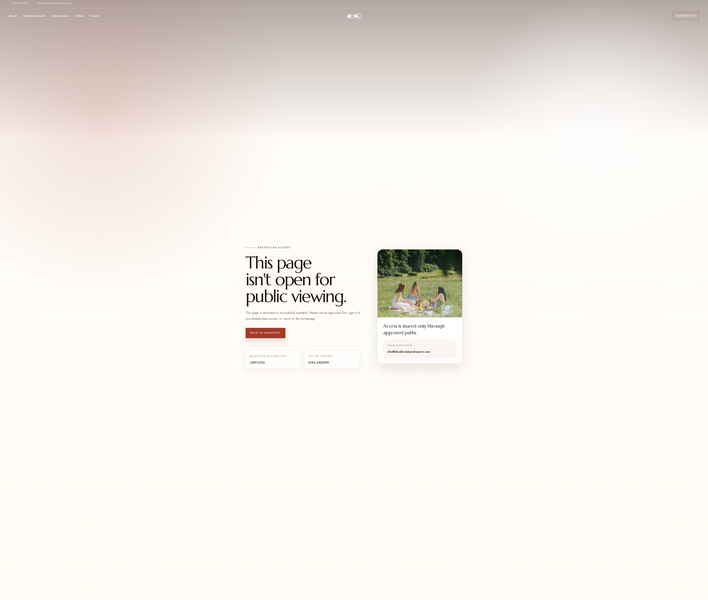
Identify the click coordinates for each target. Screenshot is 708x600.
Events (94, 16)
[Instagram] (696, 6)
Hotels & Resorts (34, 16)
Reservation (686, 16)
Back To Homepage (265, 333)
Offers (79, 16)
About (13, 16)
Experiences (60, 16)
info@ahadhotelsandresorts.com (55, 3)
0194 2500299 (19, 3)
